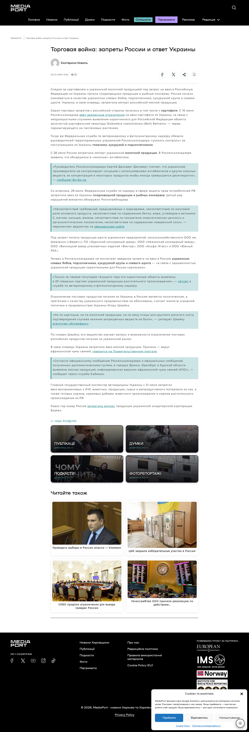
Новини (51, 19)
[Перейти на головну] (21, 8)
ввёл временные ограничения (102, 114)
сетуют (183, 281)
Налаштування (229, 717)
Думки (90, 19)
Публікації (71, 19)
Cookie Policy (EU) (140, 665)
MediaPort (16, 38)
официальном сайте (109, 226)
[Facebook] (163, 74)
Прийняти (169, 717)
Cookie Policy (183, 726)
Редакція (208, 19)
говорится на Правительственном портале (124, 351)
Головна (34, 19)
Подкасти (108, 19)
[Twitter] (173, 74)
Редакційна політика (142, 649)
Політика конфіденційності (206, 726)
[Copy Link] (194, 74)
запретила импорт (101, 406)
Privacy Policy (124, 714)
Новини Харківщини (94, 642)
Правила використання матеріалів (144, 657)
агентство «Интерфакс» (71, 323)
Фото (125, 19)
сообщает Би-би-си (71, 179)
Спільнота (143, 19)
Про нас (133, 642)
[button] (242, 694)
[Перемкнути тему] (240, 723)
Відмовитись (199, 717)
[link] (12, 660)
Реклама (188, 19)
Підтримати (166, 19)
